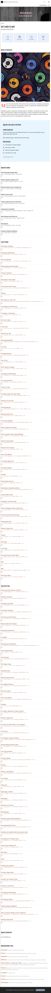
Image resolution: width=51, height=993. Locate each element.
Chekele (3, 474)
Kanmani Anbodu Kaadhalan (9, 231)
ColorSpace (4, 982)
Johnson (14, 598)
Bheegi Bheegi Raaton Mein (9, 266)
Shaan (15, 786)
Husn (2, 859)
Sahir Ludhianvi (7, 308)
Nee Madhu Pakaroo (7, 684)
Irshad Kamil (6, 469)
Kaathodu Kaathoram (7, 630)
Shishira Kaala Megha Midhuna (11, 818)
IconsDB (3, 972)
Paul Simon (6, 712)
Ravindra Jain (7, 873)
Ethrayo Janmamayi (7, 771)
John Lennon (7, 328)
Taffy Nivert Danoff (22, 759)
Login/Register (42, 5)
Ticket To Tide (5, 387)
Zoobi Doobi (5, 657)
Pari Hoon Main (6, 575)
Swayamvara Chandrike (7, 209)
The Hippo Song (6, 664)
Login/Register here (8, 157)
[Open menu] (49, 2)
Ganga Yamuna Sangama (9, 906)
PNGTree (4, 959)
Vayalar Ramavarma (8, 907)
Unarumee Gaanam (7, 246)
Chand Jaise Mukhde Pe (8, 845)
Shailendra (6, 314)
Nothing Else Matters (7, 865)
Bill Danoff (6, 759)
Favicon (3, 979)
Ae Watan (4, 637)
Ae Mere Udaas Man (7, 872)
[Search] (44, 2)
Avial (5, 476)
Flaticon (3, 968)
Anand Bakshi (7, 254)
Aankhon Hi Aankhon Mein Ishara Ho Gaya (14, 832)
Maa (2, 568)
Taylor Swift (6, 779)
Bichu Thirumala (7, 355)
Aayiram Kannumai (7, 919)
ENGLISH (21, 294)
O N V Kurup (6, 287)
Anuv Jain (6, 860)
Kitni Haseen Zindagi (7, 367)
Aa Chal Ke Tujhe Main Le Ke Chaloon (13, 724)
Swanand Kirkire (7, 658)
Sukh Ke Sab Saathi (7, 441)
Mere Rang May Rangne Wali (9, 172)
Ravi (13, 314)
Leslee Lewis (7, 321)
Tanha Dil (4, 785)
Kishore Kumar (7, 726)
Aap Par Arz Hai (6, 333)
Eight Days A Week (7, 792)
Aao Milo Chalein (6, 468)
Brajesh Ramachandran (9, 739)
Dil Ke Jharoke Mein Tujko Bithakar (12, 434)
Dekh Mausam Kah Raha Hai (9, 216)
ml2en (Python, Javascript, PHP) (11, 963)
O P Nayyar (17, 833)
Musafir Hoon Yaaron (7, 447)
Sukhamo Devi (5, 671)
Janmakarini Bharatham (8, 374)
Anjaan (5, 281)
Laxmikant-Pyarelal (17, 502)
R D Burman (16, 254)
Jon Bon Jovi (7, 294)
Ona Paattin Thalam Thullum (10, 738)
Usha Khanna (16, 685)
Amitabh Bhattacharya (8, 422)
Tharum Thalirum (6, 273)
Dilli (2, 562)
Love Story (4, 778)
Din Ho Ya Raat (5, 320)
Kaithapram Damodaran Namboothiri (12, 341)
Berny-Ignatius (20, 489)
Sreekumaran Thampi (8, 247)
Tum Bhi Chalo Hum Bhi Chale (10, 394)
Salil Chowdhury (16, 287)
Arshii (14, 368)
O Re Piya (4, 548)
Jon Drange (34, 301)
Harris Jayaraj (14, 543)
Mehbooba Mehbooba (8, 253)
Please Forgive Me (7, 528)
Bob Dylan (6, 880)
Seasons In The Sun (7, 400)
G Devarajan (19, 907)
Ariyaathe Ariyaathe (7, 603)
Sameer (6, 543)
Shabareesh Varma (8, 900)
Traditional (6, 375)
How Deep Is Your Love (8, 300)
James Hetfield (7, 867)
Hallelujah (4, 798)
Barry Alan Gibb (27, 301)
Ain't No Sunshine (6, 380)
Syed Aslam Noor (7, 261)
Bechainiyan (4, 223)
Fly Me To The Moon (7, 886)
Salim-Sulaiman (17, 550)
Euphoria (6, 563)
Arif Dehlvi (17, 261)
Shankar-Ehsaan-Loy (18, 570)
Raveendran (26, 341)
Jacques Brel (7, 402)
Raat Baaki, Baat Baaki (8, 279)
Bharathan (6, 274)
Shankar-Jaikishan (16, 435)
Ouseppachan (15, 274)
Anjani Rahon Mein (7, 495)
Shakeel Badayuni (8, 679)
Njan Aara (4, 852)
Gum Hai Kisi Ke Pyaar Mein (10, 555)
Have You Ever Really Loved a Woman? (13, 912)
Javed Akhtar (7, 502)
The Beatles (6, 793)
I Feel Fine (4, 326)
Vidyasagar (19, 455)
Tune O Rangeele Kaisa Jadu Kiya (11, 508)
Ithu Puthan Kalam (7, 899)
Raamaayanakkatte (7, 340)
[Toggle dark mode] (49, 5)
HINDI (20, 254)
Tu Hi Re (3, 347)
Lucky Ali (22, 261)
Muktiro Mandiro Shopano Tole (9, 180)
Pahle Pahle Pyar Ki (7, 481)
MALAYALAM (25, 247)
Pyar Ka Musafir (6, 259)
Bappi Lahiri (13, 281)
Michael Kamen (16, 914)
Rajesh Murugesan (20, 900)
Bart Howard (6, 887)
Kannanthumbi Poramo (8, 825)
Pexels (3, 953)
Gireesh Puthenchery (8, 455)
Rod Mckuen (16, 402)
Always (3, 293)
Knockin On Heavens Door (9, 879)
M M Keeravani (17, 820)
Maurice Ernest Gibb (8, 301)
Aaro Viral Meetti (6, 454)
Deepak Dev (26, 645)
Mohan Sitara (16, 429)
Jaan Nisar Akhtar (8, 833)
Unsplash (4, 956)
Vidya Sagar (19, 773)
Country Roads (5, 758)
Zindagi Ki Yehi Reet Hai (8, 501)
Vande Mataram (6, 407)
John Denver (15, 759)
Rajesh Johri (6, 576)
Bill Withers (6, 382)
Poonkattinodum (6, 353)
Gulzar (5, 449)
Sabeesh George (21, 739)
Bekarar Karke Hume (7, 194)
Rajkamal (13, 847)
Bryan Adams (7, 529)
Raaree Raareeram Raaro (9, 427)
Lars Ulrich (16, 867)
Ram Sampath (7, 786)
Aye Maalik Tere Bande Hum (10, 839)
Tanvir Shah (6, 368)
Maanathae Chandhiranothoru (10, 488)
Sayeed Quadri (7, 415)
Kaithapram (6, 598)
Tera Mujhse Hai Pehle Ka (9, 306)
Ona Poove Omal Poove (8, 286)
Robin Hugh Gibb (20, 301)
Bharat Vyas (6, 840)
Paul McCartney (16, 328)
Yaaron (3, 535)
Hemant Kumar (18, 679)
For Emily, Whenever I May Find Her (12, 711)
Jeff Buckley (6, 800)
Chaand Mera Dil (6, 521)
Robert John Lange (25, 914)
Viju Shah (15, 813)
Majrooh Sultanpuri (8, 462)
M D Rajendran (7, 605)
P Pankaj (6, 847)
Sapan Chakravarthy (18, 395)
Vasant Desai (16, 840)
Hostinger (4, 950)
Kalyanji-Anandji (18, 442)
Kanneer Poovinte (6, 597)
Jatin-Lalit (18, 462)
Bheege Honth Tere (7, 414)
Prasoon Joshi (7, 570)
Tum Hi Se (4, 360)
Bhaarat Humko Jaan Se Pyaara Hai (11, 187)
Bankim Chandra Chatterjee (10, 408)
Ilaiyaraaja (19, 247)
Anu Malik (16, 415)
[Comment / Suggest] (1, 176)
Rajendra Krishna (7, 442)
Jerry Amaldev (18, 920)
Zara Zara (4, 542)
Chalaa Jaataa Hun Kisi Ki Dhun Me (11, 201)
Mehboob (6, 536)
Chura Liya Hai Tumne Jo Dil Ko (11, 590)
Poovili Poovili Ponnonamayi (10, 515)
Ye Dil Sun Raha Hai (7, 461)
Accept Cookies (40, 990)
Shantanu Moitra (18, 658)
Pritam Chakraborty (21, 422)
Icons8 (3, 976)
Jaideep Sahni (7, 550)
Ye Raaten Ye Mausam (8, 313)
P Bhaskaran (7, 685)
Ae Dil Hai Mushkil (7, 421)
